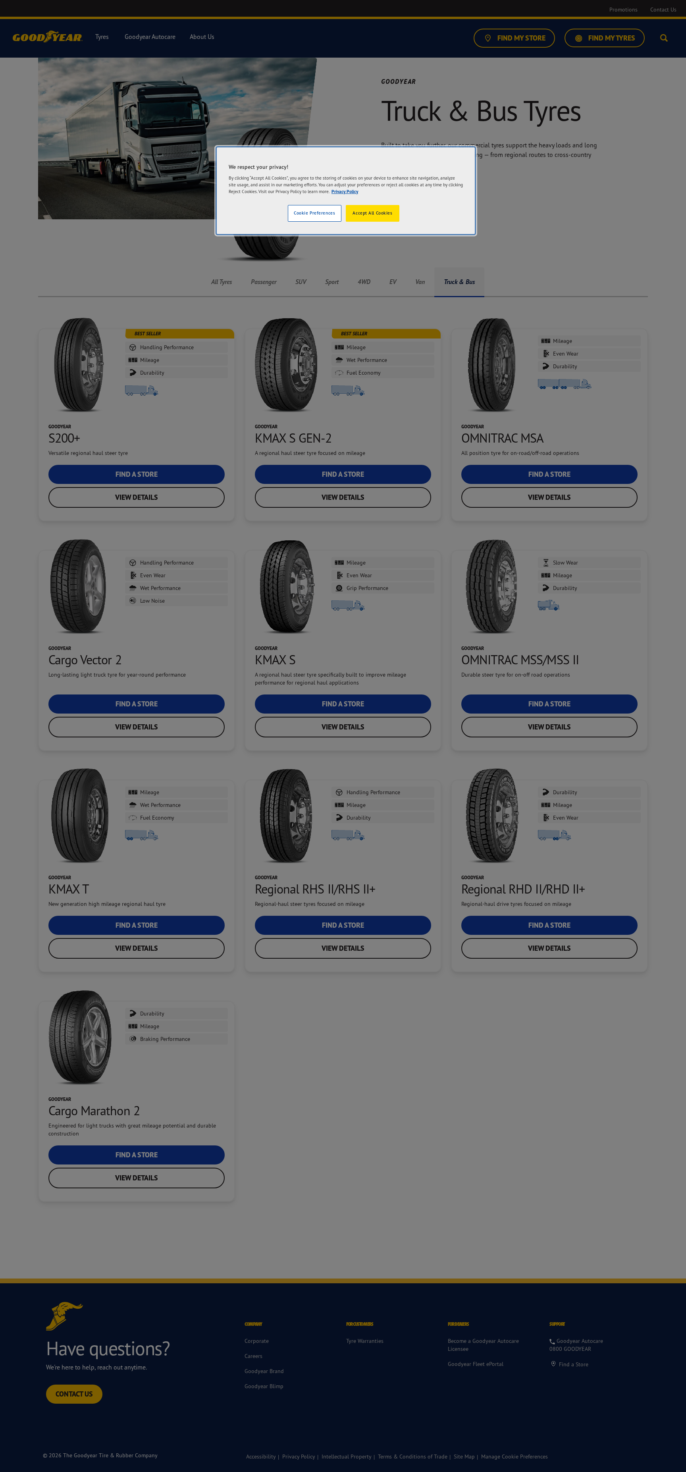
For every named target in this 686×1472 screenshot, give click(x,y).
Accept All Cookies (372, 213)
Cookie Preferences (314, 213)
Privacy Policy (344, 191)
